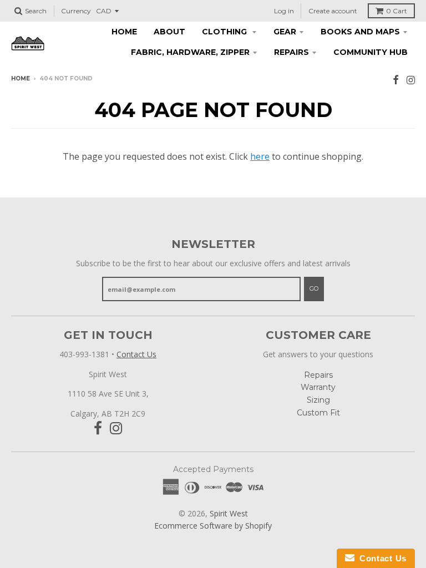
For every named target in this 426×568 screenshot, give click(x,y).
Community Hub (370, 52)
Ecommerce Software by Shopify (213, 525)
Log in (284, 11)
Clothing (225, 32)
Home (124, 32)
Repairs (291, 52)
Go (314, 288)
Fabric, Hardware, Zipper (190, 52)
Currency (76, 11)
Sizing (318, 400)
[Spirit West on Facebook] (396, 80)
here (260, 156)
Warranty (318, 387)
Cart (396, 11)
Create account (332, 11)
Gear (284, 32)
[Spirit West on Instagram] (411, 80)
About (169, 32)
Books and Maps (360, 32)
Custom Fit (318, 413)
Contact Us (136, 354)
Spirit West (229, 513)
